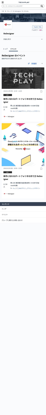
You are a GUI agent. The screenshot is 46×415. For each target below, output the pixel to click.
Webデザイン (22, 111)
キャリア (15, 111)
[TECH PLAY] (24, 2)
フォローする (37, 27)
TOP (3, 11)
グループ (9, 11)
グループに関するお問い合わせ (12, 220)
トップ (4, 209)
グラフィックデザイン (33, 111)
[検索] (42, 6)
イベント (5, 214)
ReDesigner (17, 11)
